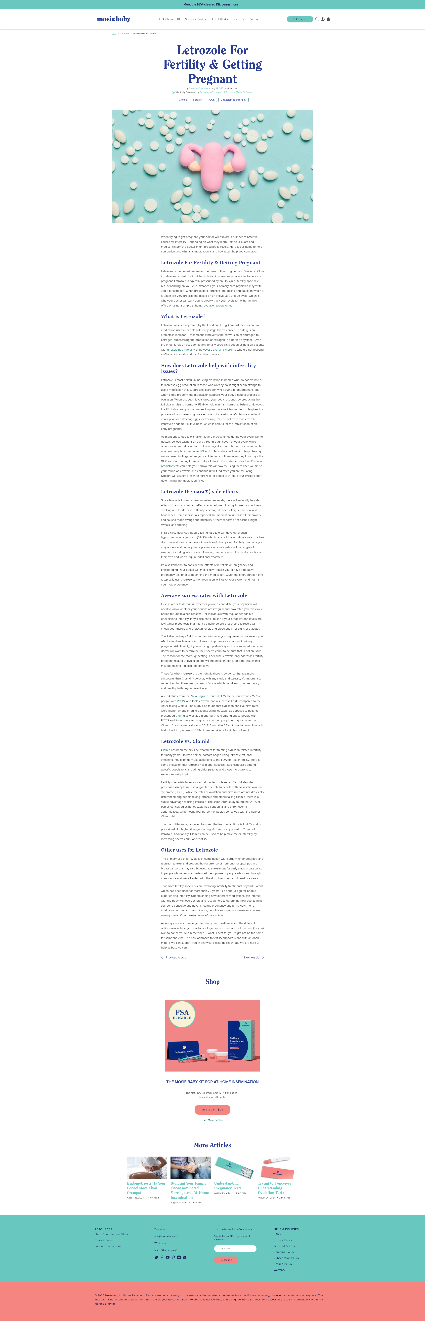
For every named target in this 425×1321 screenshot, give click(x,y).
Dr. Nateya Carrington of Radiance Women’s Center (226, 92)
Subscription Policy (286, 1258)
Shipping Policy (284, 1252)
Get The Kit (300, 19)
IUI (210, 451)
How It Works (219, 19)
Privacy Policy (283, 1240)
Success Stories (195, 19)
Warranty (280, 1270)
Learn (236, 19)
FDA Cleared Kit (169, 19)
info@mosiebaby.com (166, 1236)
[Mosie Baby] (113, 19)
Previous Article (176, 957)
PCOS (211, 99)
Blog (114, 33)
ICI (202, 451)
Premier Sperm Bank (108, 1246)
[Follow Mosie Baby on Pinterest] (173, 1258)
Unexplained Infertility (233, 99)
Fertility (197, 99)
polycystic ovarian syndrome (217, 349)
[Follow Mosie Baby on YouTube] (168, 1258)
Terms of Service (285, 1246)
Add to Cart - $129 (212, 1109)
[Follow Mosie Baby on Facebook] (162, 1258)
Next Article (251, 957)
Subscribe (226, 1260)
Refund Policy (283, 1264)
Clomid (183, 99)
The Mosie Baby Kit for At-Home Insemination (212, 1081)
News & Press (103, 1240)
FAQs (277, 1234)
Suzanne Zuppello (198, 88)
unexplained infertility (181, 349)
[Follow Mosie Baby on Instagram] (179, 1258)
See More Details (212, 1120)
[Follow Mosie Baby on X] (156, 1258)
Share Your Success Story (111, 1234)
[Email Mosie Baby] (185, 1258)
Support (255, 19)
